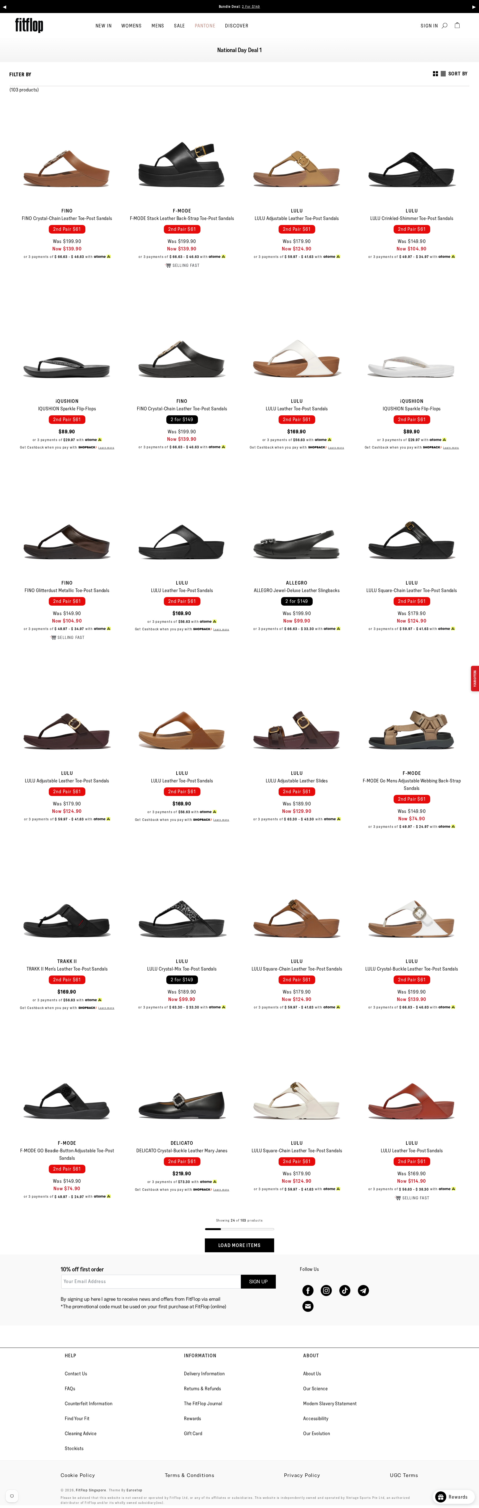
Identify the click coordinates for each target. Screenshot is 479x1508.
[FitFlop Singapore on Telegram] (363, 1291)
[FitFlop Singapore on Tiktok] (345, 1291)
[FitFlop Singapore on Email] (308, 1306)
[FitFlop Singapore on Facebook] (308, 1291)
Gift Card (193, 1433)
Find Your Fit (77, 1418)
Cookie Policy (78, 1475)
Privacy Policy (302, 1475)
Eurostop (134, 1490)
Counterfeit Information (89, 1404)
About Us (312, 1374)
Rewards (192, 1418)
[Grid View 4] (435, 74)
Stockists (74, 1448)
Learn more (106, 447)
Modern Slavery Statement (330, 1404)
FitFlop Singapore (91, 1490)
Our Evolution (316, 1433)
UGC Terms (404, 1475)
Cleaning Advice (81, 1433)
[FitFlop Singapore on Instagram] (326, 1291)
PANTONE (205, 26)
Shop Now (318, 6)
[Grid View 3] (443, 74)
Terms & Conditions (190, 1475)
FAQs (70, 1389)
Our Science (315, 1389)
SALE (179, 26)
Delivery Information (204, 1374)
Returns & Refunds (202, 1389)
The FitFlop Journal (203, 1404)
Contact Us (76, 1374)
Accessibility (315, 1418)
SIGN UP (258, 1282)
